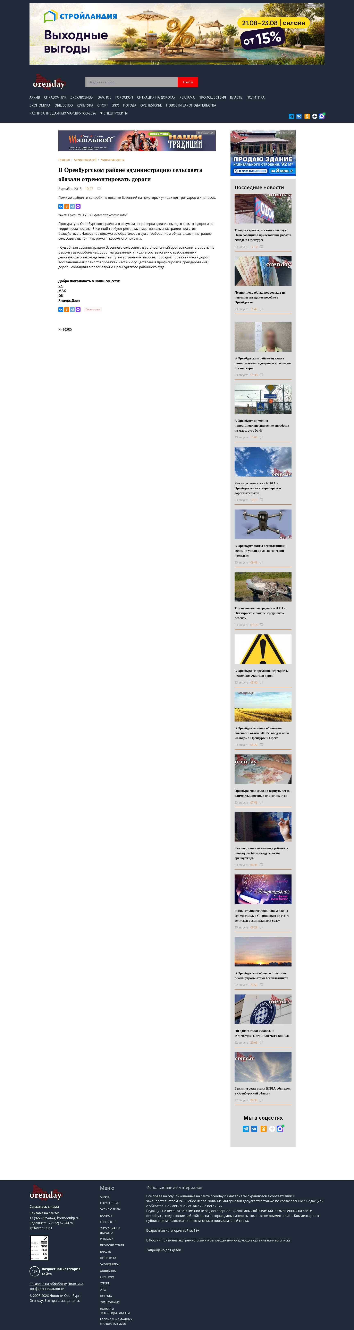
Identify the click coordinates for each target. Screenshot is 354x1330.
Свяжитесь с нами (44, 1206)
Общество (63, 105)
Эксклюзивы (82, 97)
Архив (35, 97)
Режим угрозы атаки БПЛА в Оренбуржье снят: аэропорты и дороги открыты (258, 488)
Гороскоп (124, 97)
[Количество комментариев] (265, 247)
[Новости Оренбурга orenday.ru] (49, 82)
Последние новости (259, 187)
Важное (104, 97)
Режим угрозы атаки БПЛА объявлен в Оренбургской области (262, 1090)
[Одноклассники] (66, 206)
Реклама (187, 97)
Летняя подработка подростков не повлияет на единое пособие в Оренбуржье (260, 297)
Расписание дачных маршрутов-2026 (63, 113)
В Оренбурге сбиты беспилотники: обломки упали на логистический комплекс (260, 550)
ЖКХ (115, 105)
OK (60, 295)
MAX (62, 290)
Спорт (102, 105)
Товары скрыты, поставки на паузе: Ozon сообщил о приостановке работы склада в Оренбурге (263, 235)
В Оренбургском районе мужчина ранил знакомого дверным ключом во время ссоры (263, 363)
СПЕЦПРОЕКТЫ (115, 113)
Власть (236, 97)
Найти (188, 82)
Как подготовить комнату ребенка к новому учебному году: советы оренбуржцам (261, 853)
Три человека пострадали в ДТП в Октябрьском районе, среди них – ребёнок (260, 613)
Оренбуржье (151, 105)
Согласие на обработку (48, 1284)
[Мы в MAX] (321, 116)
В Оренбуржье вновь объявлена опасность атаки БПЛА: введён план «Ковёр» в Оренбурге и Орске (262, 733)
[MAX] (78, 206)
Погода (129, 105)
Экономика (40, 105)
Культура (85, 105)
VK (60, 286)
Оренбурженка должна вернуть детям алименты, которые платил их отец (262, 793)
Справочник (55, 97)
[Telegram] (72, 206)
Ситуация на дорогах (156, 97)
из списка (282, 1240)
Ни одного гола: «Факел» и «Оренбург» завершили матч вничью (262, 1033)
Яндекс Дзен (69, 300)
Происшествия (212, 97)
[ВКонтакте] (60, 206)
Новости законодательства (191, 105)
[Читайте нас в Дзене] (315, 116)
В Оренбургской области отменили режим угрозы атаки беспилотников (261, 975)
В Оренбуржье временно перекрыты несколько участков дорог (262, 673)
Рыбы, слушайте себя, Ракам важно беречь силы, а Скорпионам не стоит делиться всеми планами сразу (262, 915)
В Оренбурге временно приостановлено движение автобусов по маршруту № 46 (262, 425)
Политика (255, 97)
